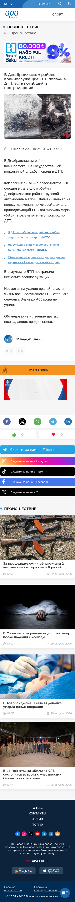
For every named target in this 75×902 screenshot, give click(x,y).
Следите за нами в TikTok (27, 471)
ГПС (20, 350)
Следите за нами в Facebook (30, 481)
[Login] (69, 4)
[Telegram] (44, 834)
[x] (30, 834)
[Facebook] (17, 834)
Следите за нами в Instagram (29, 461)
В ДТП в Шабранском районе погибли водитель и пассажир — (34, 235)
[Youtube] (37, 834)
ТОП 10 (37, 824)
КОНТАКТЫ (37, 813)
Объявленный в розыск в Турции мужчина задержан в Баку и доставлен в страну (36, 259)
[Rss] (57, 834)
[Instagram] (24, 834)
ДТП (9, 350)
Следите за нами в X (24, 492)
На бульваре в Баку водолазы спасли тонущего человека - (33, 247)
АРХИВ (37, 819)
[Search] (60, 4)
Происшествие (23, 33)
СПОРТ (57, 14)
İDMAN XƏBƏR (37, 370)
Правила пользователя (13, 888)
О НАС (37, 807)
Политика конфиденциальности (48, 888)
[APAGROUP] (37, 861)
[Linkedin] (50, 834)
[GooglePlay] (24, 871)
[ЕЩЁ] (69, 14)
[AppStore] (51, 871)
